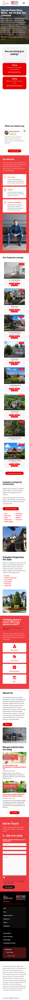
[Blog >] (14, 677)
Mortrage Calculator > (14, 671)
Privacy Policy (7, 933)
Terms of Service (10, 883)
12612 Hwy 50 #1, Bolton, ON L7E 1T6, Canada (13, 904)
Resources (6, 919)
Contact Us (6, 926)
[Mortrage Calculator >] (14, 667)
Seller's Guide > (14, 660)
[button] (23, 3)
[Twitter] (10, 956)
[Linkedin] (12, 956)
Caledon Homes (7, 915)
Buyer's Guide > (14, 650)
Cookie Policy (7, 939)
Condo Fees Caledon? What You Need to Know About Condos (14, 795)
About (5, 922)
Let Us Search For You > (14, 72)
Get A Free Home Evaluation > (14, 85)
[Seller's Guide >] (14, 657)
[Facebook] (8, 956)
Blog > (14, 681)
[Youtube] (14, 956)
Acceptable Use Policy (9, 943)
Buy (4, 912)
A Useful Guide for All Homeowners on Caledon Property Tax (14, 767)
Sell (4, 908)
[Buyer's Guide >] (14, 646)
